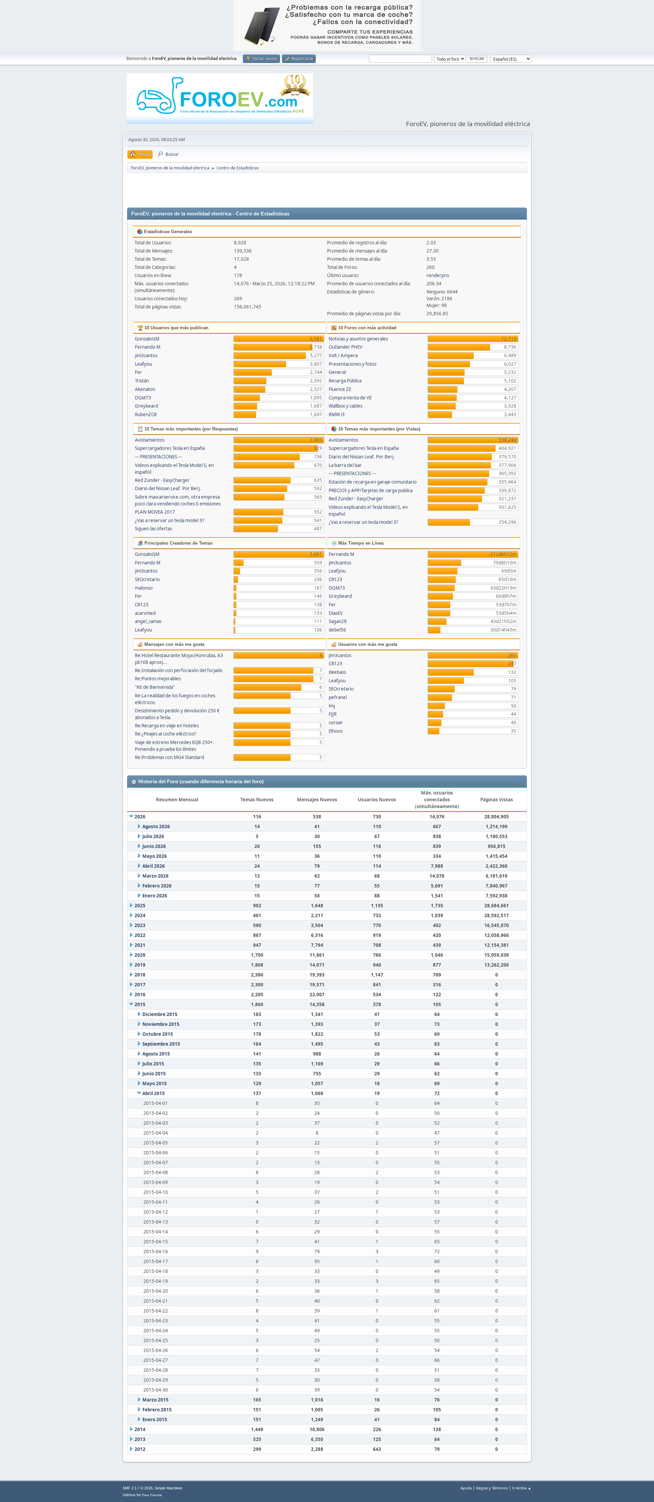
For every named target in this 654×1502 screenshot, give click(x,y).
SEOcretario (147, 579)
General (337, 372)
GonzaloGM (147, 339)
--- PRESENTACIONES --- (158, 457)
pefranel (338, 697)
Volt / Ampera (343, 355)
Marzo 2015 (155, 1400)
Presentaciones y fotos (352, 364)
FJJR (333, 714)
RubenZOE (146, 414)
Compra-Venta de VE (350, 398)
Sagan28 (338, 621)
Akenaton (145, 389)
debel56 (337, 630)
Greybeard (146, 406)
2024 (140, 915)
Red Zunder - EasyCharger (162, 480)
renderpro (437, 275)
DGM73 (143, 398)
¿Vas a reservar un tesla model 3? (169, 520)
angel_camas (148, 621)
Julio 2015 (153, 1064)
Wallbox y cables (345, 406)
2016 (140, 994)
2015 (140, 1004)
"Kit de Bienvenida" (155, 687)
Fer (138, 372)
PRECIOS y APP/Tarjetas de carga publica (370, 490)
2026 (140, 817)
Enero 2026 (154, 896)
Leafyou (143, 364)
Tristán (142, 381)
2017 (140, 985)
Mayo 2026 (154, 856)
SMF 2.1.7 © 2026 (138, 1488)
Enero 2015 (154, 1419)
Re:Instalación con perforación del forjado (178, 670)
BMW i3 (337, 414)
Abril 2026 (153, 866)
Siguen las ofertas (153, 529)
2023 (140, 925)
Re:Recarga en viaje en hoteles (167, 726)
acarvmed (145, 613)
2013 (140, 1439)
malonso (144, 588)
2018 (140, 975)
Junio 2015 (154, 1074)
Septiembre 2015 (161, 1044)
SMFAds (129, 1495)
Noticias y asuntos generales (358, 339)
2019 (140, 965)
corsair (336, 722)
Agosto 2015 (156, 1054)
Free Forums (152, 1495)
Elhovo (336, 731)
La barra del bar (345, 465)
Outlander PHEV (345, 347)
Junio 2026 (154, 846)
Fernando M (147, 347)
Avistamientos (150, 440)
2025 (140, 905)
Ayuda (466, 1487)
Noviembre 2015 (161, 1024)
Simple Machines (169, 1488)
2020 (140, 955)
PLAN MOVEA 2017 (155, 512)
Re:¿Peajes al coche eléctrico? (165, 734)
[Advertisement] (327, 190)
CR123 (142, 605)
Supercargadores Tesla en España (170, 448)
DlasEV (336, 613)
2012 (140, 1449)
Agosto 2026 (156, 826)
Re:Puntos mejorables (158, 679)
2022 (140, 935)
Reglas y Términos (492, 1487)
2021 (140, 945)
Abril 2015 (153, 1093)
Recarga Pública (345, 381)
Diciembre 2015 (159, 1014)
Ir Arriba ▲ (521, 1487)
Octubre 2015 (157, 1034)
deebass (337, 672)
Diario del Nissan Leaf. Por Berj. (168, 488)
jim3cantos (146, 355)
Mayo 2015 (154, 1083)
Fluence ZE (340, 389)
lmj (332, 706)
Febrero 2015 (157, 1410)
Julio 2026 (153, 836)
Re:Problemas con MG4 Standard (169, 757)
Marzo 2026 (155, 876)
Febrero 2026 (157, 886)
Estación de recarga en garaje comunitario (373, 482)
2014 (140, 1429)
